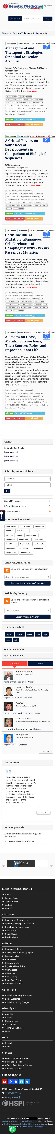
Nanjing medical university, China (27, 706)
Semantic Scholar (12, 105)
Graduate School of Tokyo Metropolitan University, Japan (32, 691)
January (9, 634)
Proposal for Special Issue (16, 920)
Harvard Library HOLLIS (14, 99)
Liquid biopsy (11, 544)
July (15, 640)
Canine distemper (26, 544)
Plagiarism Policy (12, 963)
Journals (15, 19)
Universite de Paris (27, 105)
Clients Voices (11, 1021)
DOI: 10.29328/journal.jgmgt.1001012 (29, 413)
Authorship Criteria (13, 984)
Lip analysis (36, 531)
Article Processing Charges (17, 1002)
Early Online (10, 930)
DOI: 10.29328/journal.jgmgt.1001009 (29, 119)
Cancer (19, 535)
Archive (8, 905)
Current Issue (11, 934)
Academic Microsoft (31, 102)
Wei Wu (19, 703)
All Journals (10, 1025)
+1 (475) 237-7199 (12, 1093)
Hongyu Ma (22, 734)
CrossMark (21, 96)
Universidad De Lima (40, 111)
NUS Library (38, 108)
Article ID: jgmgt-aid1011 (38, 230)
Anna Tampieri (23, 718)
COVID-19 (9, 531)
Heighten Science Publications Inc (32, 1127)
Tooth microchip (40, 540)
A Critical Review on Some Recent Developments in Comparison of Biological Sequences (26, 149)
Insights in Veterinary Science (15, 745)
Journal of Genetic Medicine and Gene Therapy (22, 713)
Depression (10, 548)
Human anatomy (25, 540)
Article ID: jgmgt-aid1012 (39, 332)
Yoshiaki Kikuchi (24, 687)
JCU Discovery (26, 111)
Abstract (9, 119)
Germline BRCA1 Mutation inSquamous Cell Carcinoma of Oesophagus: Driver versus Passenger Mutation (27, 243)
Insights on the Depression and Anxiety (19, 682)
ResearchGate (38, 99)
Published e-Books (13, 1062)
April (38, 634)
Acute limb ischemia (27, 526)
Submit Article (11, 901)
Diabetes (9, 535)
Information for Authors (15, 506)
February (20, 634)
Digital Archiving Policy (15, 966)
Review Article (23, 44)
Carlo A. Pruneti (24, 671)
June (8, 640)
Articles (8, 1017)
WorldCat (9, 114)
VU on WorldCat (19, 114)
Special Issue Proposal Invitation (19, 924)
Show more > (32, 91)
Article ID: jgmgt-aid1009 (39, 44)
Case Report (22, 230)
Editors (40, 663)
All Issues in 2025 (15, 649)
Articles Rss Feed (12, 511)
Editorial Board (11, 898)
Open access (11, 44)
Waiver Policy (11, 977)
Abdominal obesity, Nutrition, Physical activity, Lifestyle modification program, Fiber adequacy (41, 544)
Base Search (10, 102)
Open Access (11, 970)
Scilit (41, 102)
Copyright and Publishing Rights (19, 953)
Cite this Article (11, 96)
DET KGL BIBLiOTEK (13, 111)
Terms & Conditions (14, 1028)
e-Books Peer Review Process (18, 1065)
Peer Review (10, 959)
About (8, 895)
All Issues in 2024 (15, 655)
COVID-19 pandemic (12, 553)
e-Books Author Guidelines (17, 1058)
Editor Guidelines (12, 999)
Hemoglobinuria (27, 553)
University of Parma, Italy (24, 674)
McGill (45, 108)
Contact (8, 908)
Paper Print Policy (13, 980)
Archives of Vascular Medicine (19, 841)
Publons (29, 96)
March (29, 634)
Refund (8, 1043)
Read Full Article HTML (15, 124)
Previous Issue (11, 937)
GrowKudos (27, 99)
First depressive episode (39, 548)
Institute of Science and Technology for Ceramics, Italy (33, 721)
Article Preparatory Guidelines (18, 995)
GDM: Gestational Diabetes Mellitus (12, 526)
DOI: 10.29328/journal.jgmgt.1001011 (29, 316)
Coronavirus (10, 540)
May (45, 634)
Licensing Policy (12, 956)
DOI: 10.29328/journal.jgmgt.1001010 (29, 214)
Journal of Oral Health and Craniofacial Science (22, 729)
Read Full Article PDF (34, 124)
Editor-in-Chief (14, 663)
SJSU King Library (12, 108)
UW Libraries (39, 105)
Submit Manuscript (12, 501)
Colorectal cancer (25, 548)
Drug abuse (39, 526)
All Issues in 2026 (15, 627)
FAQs (7, 1031)
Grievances (10, 973)
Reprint (8, 1047)
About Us (9, 1014)
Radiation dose (22, 531)
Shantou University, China (24, 737)
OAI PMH (19, 102)
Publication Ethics (13, 949)
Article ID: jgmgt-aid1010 (39, 136)
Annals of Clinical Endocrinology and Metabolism (22, 835)
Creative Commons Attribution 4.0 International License (25, 1124)
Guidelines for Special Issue (17, 927)
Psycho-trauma (32, 535)
